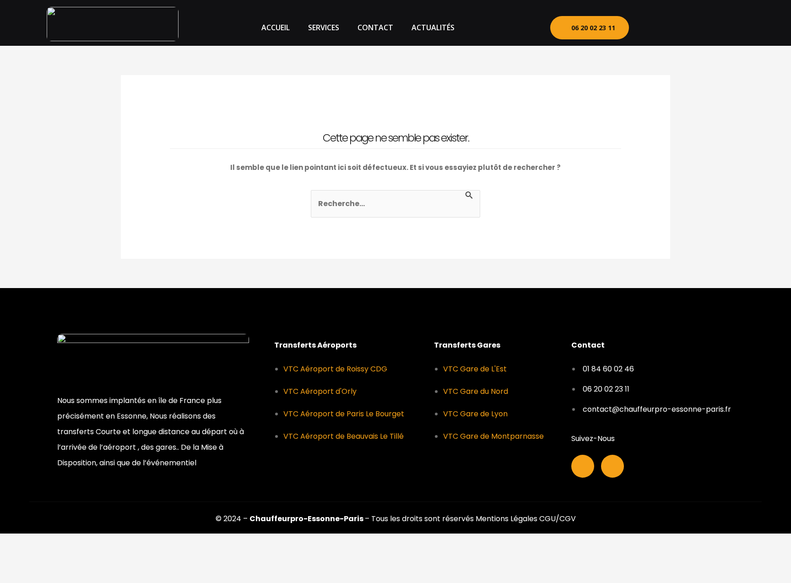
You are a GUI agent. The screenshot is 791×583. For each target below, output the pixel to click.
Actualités (433, 27)
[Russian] (726, 26)
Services (323, 27)
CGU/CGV (557, 518)
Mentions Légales (507, 518)
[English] (715, 26)
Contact (375, 27)
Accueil (275, 27)
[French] (703, 26)
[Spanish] (738, 26)
